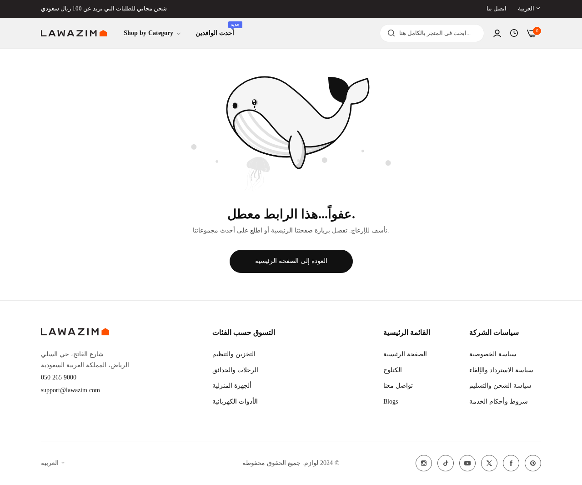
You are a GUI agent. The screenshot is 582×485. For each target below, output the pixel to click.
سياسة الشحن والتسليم (500, 385)
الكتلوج (392, 370)
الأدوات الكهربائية (235, 401)
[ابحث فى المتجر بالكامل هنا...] (389, 33)
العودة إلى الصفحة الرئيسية (291, 261)
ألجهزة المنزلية (231, 385)
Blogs (390, 401)
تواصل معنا (398, 385)
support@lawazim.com (70, 390)
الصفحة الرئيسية (405, 354)
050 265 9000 (58, 377)
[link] (153, 33)
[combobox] (432, 33)
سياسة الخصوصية (493, 354)
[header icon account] (497, 33)
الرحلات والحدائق (235, 370)
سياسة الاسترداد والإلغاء (501, 370)
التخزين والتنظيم (234, 354)
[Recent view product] (514, 33)
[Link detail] (424, 463)
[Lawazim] (74, 33)
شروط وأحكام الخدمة (498, 401)
